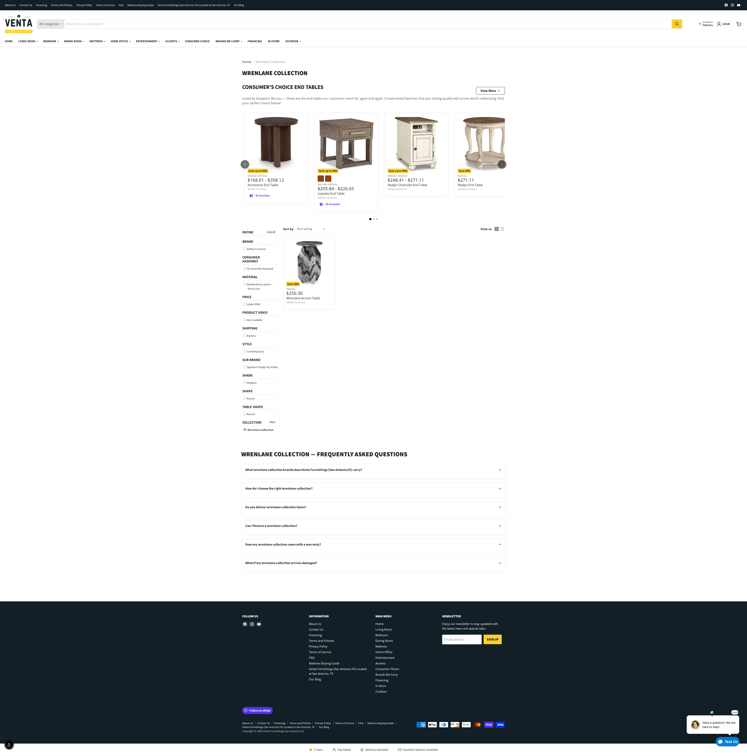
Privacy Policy (84, 5)
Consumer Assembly (251, 259)
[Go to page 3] (377, 219)
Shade (247, 375)
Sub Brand (251, 359)
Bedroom (50, 41)
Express (251, 335)
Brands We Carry (228, 41)
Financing (41, 5)
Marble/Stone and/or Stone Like (259, 286)
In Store (274, 41)
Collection (251, 422)
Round (251, 398)
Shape (247, 391)
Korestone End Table (263, 185)
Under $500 (253, 304)
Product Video (254, 312)
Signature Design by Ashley (262, 367)
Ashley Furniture (257, 189)
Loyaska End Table (331, 193)
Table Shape (252, 407)
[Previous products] (245, 164)
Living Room (27, 41)
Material (250, 277)
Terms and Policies (61, 5)
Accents (171, 41)
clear (272, 422)
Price (247, 297)
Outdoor (292, 41)
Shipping (249, 328)
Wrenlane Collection (260, 430)
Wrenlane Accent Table (303, 298)
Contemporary (255, 351)
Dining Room (73, 41)
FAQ (121, 5)
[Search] (677, 23)
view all (271, 232)
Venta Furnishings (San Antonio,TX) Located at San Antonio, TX (194, 5)
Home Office (120, 41)
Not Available (254, 320)
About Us (10, 5)
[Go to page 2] (373, 219)
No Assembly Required (260, 268)
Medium (252, 383)
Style (247, 344)
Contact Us (25, 5)
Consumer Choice (197, 41)
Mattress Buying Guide (140, 5)
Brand (247, 241)
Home (8, 41)
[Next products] (502, 164)
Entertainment (147, 41)
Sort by (288, 229)
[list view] (502, 229)
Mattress (96, 41)
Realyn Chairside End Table (407, 185)
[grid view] (496, 229)
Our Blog (239, 5)
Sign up (493, 639)
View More (488, 91)
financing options (278, 535)
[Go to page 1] (370, 219)
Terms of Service (105, 5)
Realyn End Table (470, 185)
